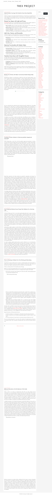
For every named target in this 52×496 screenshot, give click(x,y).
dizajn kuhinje (6, 124)
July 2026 (39, 49)
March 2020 (40, 85)
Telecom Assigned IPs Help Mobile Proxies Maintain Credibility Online (42, 30)
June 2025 (40, 61)
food (39, 103)
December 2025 (41, 54)
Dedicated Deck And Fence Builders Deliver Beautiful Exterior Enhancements (42, 27)
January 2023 (40, 75)
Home (39, 107)
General (13, 1)
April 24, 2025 (6, 139)
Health (20, 1)
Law (39, 110)
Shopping (16, 1)
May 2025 (40, 62)
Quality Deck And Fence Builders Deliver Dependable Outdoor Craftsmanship (43, 34)
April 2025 (40, 63)
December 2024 (41, 68)
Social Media (40, 114)
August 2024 (40, 72)
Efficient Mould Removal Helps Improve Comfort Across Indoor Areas (42, 24)
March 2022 (40, 79)
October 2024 (40, 70)
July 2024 (39, 73)
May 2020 (40, 83)
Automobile (5, 1)
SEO (39, 112)
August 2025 (40, 59)
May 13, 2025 (6, 75)
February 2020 (40, 86)
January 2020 (40, 87)
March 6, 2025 (6, 211)
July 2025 (39, 60)
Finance (39, 102)
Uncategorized (40, 117)
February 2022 (40, 80)
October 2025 (40, 57)
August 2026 (40, 48)
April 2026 (40, 52)
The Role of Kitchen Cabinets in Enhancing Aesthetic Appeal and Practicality (18, 138)
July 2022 (39, 77)
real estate (40, 111)
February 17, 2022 (6, 390)
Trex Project (26, 6)
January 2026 (40, 53)
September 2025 (41, 58)
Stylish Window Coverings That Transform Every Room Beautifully (18, 13)
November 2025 (41, 55)
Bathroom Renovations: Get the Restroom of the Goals (15, 389)
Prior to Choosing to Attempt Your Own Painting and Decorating (17, 260)
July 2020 (39, 81)
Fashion (39, 101)
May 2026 (40, 51)
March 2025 (40, 64)
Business (39, 95)
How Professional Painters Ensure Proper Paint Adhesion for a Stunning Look (19, 210)
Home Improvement (7, 73)
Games (39, 104)
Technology (9, 1)
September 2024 (41, 71)
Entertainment (40, 100)
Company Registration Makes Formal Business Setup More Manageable (42, 21)
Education (39, 99)
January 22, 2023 (6, 261)
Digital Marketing (41, 97)
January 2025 (40, 66)
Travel (39, 116)
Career (39, 96)
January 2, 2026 (6, 14)
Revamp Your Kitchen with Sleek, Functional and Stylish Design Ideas (18, 74)
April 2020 (40, 84)
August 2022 (40, 76)
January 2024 (40, 74)
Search (39, 11)
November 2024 (41, 69)
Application (40, 93)
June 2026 (40, 50)
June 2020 (40, 82)
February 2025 (40, 65)
